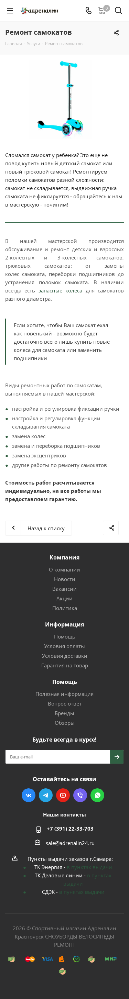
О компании (64, 569)
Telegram (46, 795)
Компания (64, 557)
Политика (64, 607)
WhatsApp (97, 795)
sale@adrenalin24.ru (70, 843)
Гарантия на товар (64, 665)
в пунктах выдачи (89, 867)
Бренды (64, 713)
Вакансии (64, 588)
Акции (64, 598)
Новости (64, 579)
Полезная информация (64, 693)
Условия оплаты (64, 646)
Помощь (64, 636)
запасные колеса (60, 290)
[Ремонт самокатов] (64, 99)
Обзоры (65, 722)
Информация (64, 624)
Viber (80, 795)
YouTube (63, 795)
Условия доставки (64, 655)
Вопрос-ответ (65, 703)
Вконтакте (28, 795)
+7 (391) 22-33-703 (70, 828)
